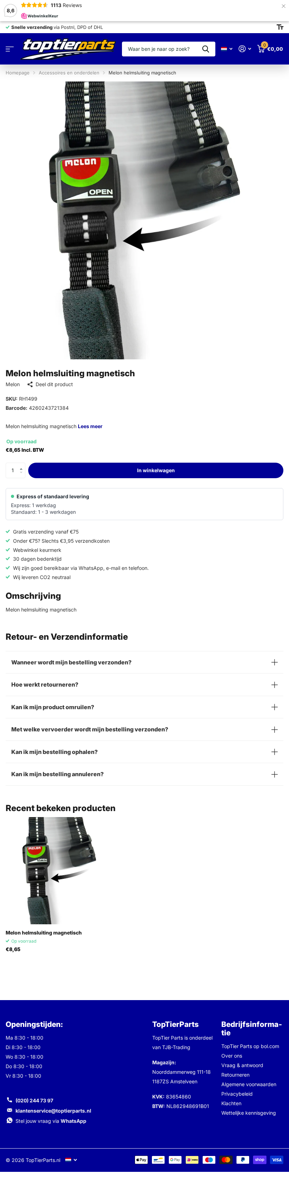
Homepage (18, 72)
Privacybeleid (237, 1094)
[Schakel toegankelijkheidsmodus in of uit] (280, 27)
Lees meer (90, 426)
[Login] (244, 49)
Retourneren (235, 1075)
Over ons (231, 1056)
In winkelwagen (156, 470)
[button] (23, 464)
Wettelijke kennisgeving (248, 1113)
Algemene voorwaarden (248, 1084)
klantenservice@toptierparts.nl (53, 1111)
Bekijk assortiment (10, 49)
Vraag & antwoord (242, 1065)
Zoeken (205, 49)
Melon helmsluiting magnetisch (44, 933)
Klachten (231, 1103)
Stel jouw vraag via (51, 1121)
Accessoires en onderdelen (69, 72)
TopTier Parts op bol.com (250, 1046)
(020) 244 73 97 (34, 1100)
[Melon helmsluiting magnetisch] (59, 870)
